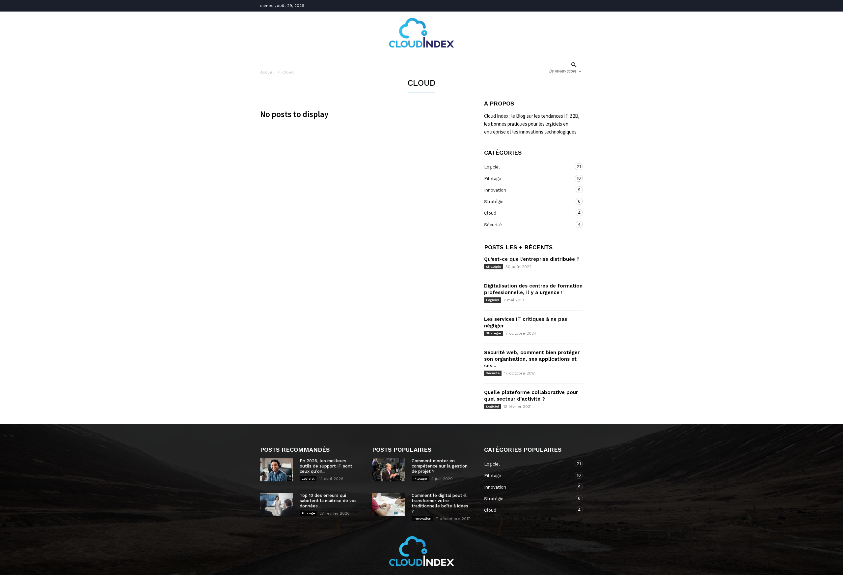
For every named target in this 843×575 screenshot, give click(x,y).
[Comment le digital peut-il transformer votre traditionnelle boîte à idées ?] (388, 504)
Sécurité (527, 224)
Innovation (527, 190)
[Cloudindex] (421, 45)
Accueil (267, 72)
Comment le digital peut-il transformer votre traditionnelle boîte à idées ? (440, 503)
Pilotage (527, 178)
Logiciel (527, 166)
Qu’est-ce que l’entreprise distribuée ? (532, 259)
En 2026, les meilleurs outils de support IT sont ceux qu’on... (326, 466)
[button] (572, 64)
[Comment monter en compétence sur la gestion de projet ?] (388, 469)
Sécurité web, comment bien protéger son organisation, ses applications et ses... (532, 359)
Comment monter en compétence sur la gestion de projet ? (440, 466)
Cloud (527, 213)
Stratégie (527, 201)
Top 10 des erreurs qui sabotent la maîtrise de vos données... (328, 500)
